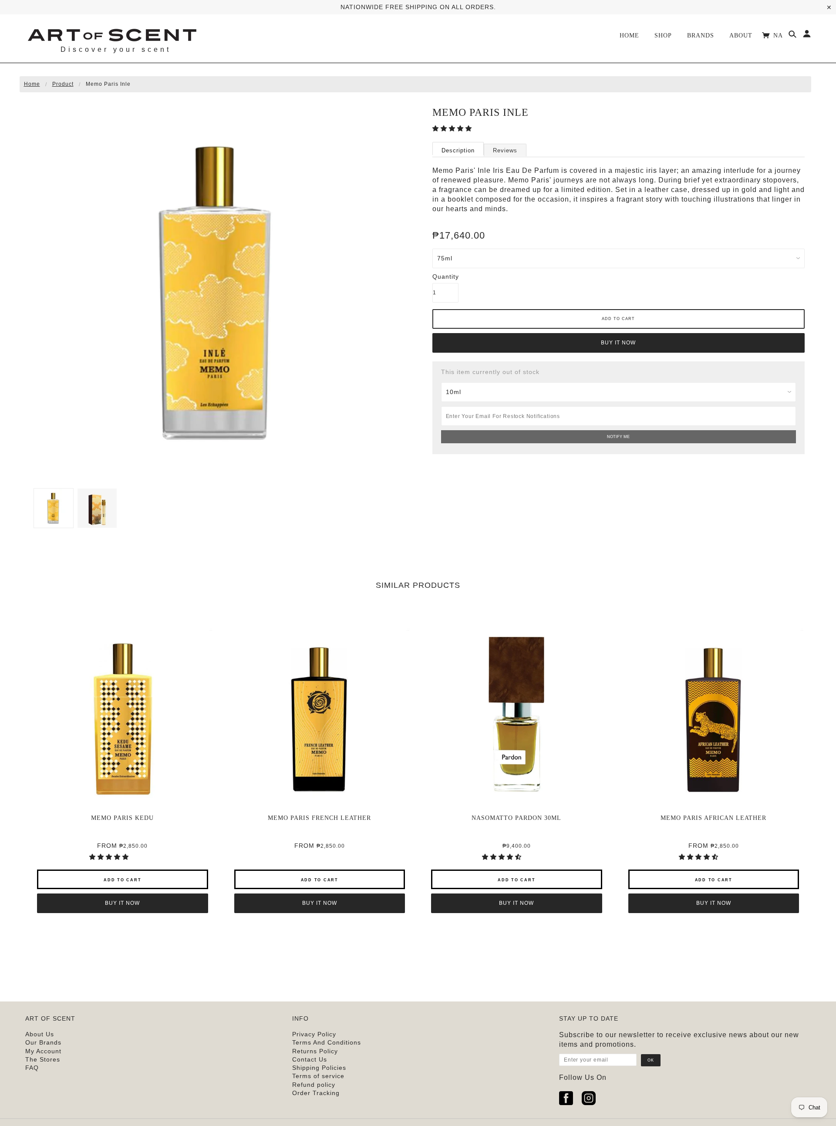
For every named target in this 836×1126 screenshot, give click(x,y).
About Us (39, 1034)
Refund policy (313, 1084)
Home (32, 84)
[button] (453, 128)
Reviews (505, 150)
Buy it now (618, 343)
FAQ (32, 1067)
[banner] (111, 34)
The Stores (42, 1059)
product (63, 84)
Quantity (445, 276)
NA (779, 35)
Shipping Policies (319, 1067)
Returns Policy (315, 1051)
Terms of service (318, 1075)
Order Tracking (316, 1092)
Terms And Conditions (326, 1042)
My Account (43, 1051)
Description (458, 150)
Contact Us (309, 1059)
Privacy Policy (314, 1034)
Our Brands (43, 1042)
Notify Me (618, 437)
